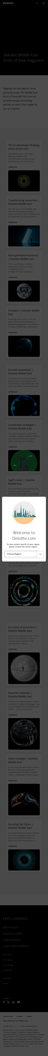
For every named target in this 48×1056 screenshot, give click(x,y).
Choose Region (14, 554)
